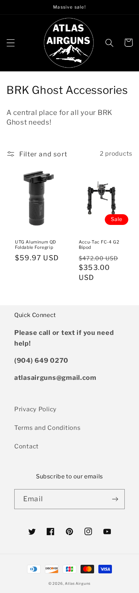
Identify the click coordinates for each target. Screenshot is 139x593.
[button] (10, 42)
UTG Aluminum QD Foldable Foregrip (35, 244)
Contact (26, 446)
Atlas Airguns (78, 583)
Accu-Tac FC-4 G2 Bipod (99, 244)
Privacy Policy (35, 409)
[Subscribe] (114, 499)
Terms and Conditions (47, 427)
